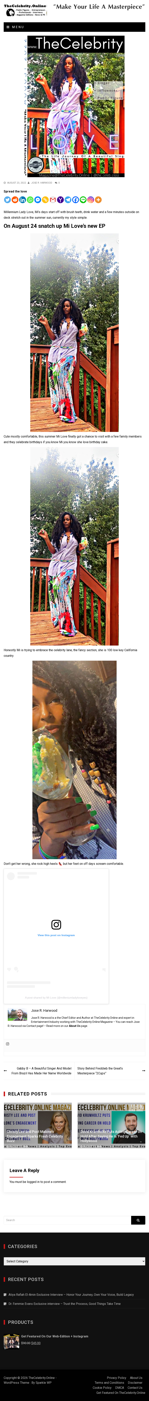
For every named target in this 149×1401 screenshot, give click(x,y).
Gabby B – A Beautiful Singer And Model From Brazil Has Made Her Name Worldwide (41, 1071)
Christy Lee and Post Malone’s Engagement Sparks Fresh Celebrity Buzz (35, 1136)
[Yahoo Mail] (60, 199)
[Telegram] (68, 199)
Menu (17, 27)
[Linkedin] (22, 199)
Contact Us (135, 1388)
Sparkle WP (44, 1383)
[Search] (138, 1220)
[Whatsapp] (30, 199)
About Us (75, 1025)
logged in (33, 1182)
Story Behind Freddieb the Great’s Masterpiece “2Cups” (100, 1071)
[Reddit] (15, 199)
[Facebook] (75, 199)
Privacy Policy (116, 1378)
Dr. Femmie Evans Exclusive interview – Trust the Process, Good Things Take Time (65, 1304)
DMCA (119, 1388)
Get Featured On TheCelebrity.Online (120, 1393)
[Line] (83, 199)
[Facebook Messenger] (37, 199)
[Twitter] (7, 199)
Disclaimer (135, 1383)
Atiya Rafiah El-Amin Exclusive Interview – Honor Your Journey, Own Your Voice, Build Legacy (71, 1295)
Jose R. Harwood (41, 182)
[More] (98, 199)
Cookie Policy (102, 1388)
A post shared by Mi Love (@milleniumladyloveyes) (56, 997)
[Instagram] (90, 199)
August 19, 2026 (92, 1146)
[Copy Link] (45, 199)
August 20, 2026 (19, 1146)
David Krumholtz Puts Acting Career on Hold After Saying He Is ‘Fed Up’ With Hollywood (111, 1136)
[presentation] (132, 1108)
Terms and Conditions (109, 1383)
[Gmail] (52, 199)
